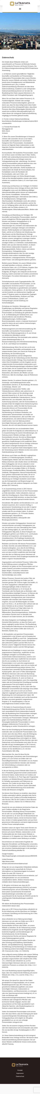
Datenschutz (20, 1076)
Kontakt (20, 1070)
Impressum (20, 1073)
